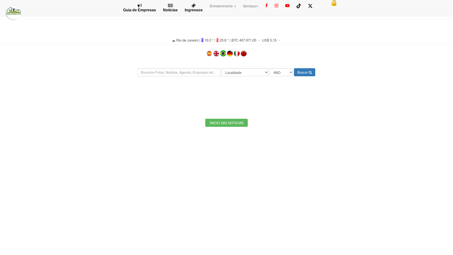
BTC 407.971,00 (243, 40)
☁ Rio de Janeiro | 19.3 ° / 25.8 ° (201, 40)
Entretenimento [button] (222, 6)
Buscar (303, 72)
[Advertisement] (226, 94)
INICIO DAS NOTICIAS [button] (226, 122)
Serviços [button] (249, 6)
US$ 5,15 (269, 40)
